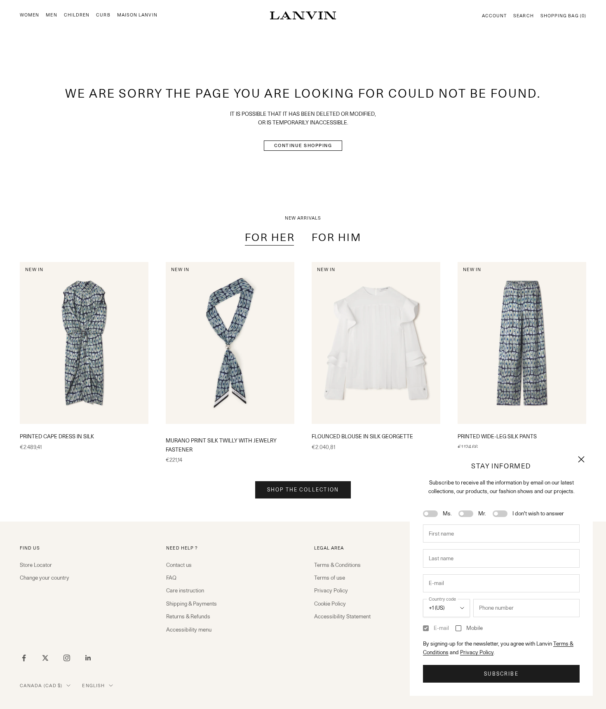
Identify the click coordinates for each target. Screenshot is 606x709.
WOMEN (29, 15)
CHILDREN (77, 15)
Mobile (474, 628)
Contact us (179, 565)
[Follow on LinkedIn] (88, 658)
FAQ (171, 577)
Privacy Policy (476, 652)
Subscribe (501, 674)
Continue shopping (303, 145)
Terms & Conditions (337, 565)
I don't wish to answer (538, 513)
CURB (103, 15)
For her (270, 237)
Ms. (447, 513)
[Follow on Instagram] (67, 658)
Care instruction (185, 590)
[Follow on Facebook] (24, 658)
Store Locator (36, 565)
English (93, 685)
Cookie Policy (330, 603)
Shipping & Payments (191, 603)
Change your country (44, 577)
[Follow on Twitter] (45, 658)
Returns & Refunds (188, 616)
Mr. (482, 513)
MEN (51, 15)
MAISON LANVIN (137, 15)
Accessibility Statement (342, 616)
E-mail (441, 628)
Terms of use (329, 577)
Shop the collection (303, 490)
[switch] (430, 513)
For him (337, 237)
